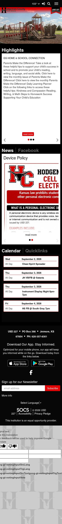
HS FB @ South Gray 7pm (36, 308)
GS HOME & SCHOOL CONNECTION (24, 58)
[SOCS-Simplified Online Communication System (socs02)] (22, 410)
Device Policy (15, 158)
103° (35, 3)
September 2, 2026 (31, 259)
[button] (4, 140)
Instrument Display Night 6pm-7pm (38, 293)
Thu (7, 272)
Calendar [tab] (12, 250)
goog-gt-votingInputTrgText (45, 473)
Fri (6, 303)
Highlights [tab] (14, 50)
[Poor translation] (12, 446)
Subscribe (52, 388)
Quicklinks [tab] (37, 250)
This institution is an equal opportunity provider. (31, 420)
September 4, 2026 (31, 303)
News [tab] (9, 150)
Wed (7, 259)
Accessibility (25, 413)
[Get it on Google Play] (42, 363)
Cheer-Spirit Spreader (33, 263)
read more (28, 134)
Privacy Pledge (42, 413)
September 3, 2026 (31, 272)
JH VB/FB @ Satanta (33, 277)
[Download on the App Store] (18, 363)
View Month (31, 316)
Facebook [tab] (29, 150)
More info (7, 395)
